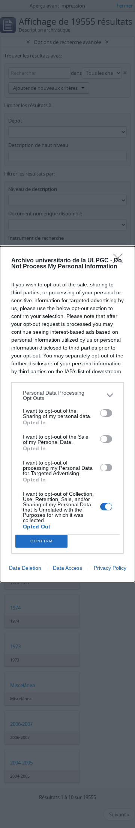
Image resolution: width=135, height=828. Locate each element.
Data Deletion (25, 568)
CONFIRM (41, 541)
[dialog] (67, 414)
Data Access (67, 568)
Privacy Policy (110, 568)
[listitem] (67, 395)
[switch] (106, 413)
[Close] (120, 261)
